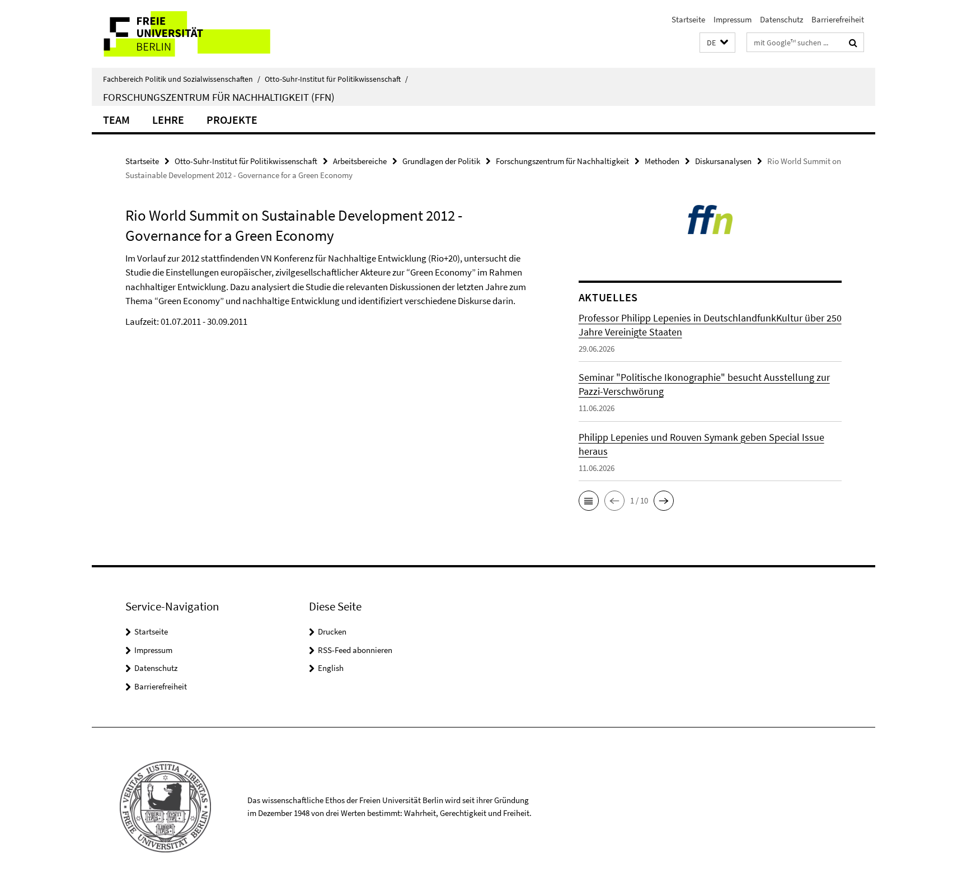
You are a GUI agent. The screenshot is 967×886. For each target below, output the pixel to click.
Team (116, 120)
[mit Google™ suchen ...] (853, 43)
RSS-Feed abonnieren (355, 650)
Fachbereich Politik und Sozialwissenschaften (181, 79)
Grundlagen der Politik (441, 161)
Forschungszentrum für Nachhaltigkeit (562, 161)
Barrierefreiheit (837, 19)
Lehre (168, 120)
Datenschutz (781, 19)
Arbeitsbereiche (360, 161)
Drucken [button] (332, 631)
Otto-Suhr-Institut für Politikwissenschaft (336, 79)
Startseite (688, 19)
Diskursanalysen (723, 161)
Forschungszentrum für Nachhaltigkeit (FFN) (219, 97)
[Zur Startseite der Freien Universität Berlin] (185, 34)
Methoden (662, 161)
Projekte (231, 120)
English (331, 668)
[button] (717, 42)
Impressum (732, 19)
